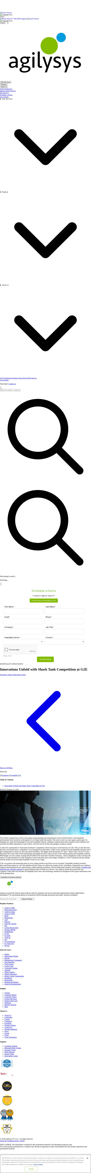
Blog (6, 1007)
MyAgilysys (4, 93)
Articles (7, 993)
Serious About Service (8, 91)
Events (6, 1033)
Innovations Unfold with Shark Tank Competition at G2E (24, 786)
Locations (7, 1023)
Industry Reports (10, 1005)
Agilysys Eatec (9, 912)
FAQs (6, 1035)
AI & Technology (6, 89)
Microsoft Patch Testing (12, 1048)
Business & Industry (11, 982)
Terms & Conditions (7, 1141)
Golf (6, 920)
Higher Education (10, 974)
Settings (31, 1169)
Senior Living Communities (14, 976)
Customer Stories (10, 995)
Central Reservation (11, 928)
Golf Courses (9, 964)
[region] (45, 1164)
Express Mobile (9, 930)
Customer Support (10, 1046)
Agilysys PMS (9, 908)
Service (7, 946)
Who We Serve (6, 82)
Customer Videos (10, 997)
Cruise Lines (8, 966)
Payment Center (10, 1050)
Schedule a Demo (6, 95)
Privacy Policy (20, 1141)
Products (4, 84)
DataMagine (8, 932)
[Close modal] (1, 584)
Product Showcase (10, 1001)
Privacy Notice (38, 1164)
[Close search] (1, 388)
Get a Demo (4, 97)
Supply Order (9, 1054)
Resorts (7, 958)
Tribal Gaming (9, 972)
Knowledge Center (11, 1056)
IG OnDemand (9, 942)
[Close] (87, 1158)
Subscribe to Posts (19, 675)
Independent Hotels (11, 956)
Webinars (7, 1003)
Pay (5, 940)
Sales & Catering (10, 924)
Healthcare (8, 978)
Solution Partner (10, 1025)
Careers (7, 1019)
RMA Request (9, 1052)
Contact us (12, 384)
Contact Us (8, 1027)
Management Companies (13, 960)
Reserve (7, 922)
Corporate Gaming (11, 968)
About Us (4, 87)
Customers (8, 1021)
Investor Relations (10, 1029)
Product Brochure (10, 999)
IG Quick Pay (9, 944)
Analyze (7, 938)
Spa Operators (9, 962)
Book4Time (8, 918)
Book (6, 916)
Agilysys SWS (9, 914)
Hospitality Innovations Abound (11, 877)
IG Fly (6, 934)
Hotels (6, 954)
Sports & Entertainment (12, 984)
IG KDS (7, 936)
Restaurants (8, 980)
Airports (7, 970)
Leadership (8, 1017)
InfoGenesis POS (10, 910)
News (6, 1031)
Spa (5, 926)
